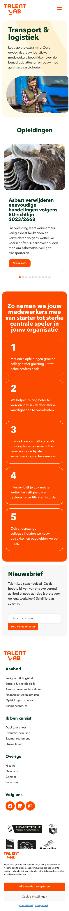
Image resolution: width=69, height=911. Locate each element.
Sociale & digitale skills (20, 683)
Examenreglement (18, 738)
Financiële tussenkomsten (22, 695)
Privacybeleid (41, 906)
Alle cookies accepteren (34, 886)
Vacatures (12, 782)
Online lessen (14, 744)
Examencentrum (16, 706)
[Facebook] (10, 806)
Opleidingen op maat (20, 700)
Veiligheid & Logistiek (20, 678)
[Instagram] (30, 806)
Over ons (11, 771)
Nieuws (10, 765)
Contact (11, 777)
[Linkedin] (20, 806)
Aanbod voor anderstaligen (24, 689)
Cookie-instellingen (34, 896)
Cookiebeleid (26, 906)
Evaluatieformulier (17, 733)
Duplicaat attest (16, 727)
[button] (20, 277)
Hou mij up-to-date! (23, 626)
